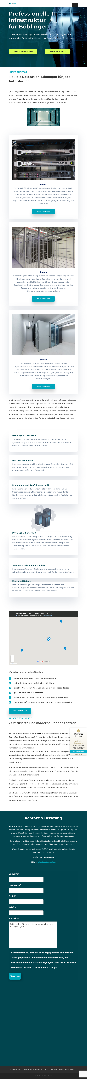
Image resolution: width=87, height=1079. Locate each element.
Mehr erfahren (43, 211)
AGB (46, 1069)
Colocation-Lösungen (23, 51)
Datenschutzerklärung (32, 1069)
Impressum (15, 1069)
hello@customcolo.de (46, 862)
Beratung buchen (58, 51)
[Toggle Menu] (75, 5)
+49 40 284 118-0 (47, 857)
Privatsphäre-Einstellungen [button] (62, 1069)
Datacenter (43, 733)
